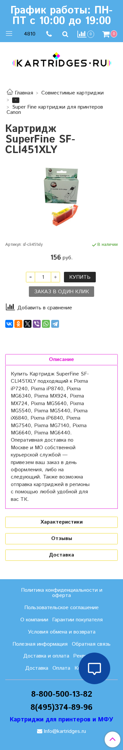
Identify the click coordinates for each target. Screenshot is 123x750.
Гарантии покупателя (77, 620)
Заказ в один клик (61, 292)
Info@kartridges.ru (65, 731)
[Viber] (37, 324)
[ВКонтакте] (9, 324)
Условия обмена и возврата (61, 632)
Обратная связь (91, 644)
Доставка (36, 668)
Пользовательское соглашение (61, 607)
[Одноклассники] (18, 324)
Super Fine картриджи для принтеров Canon (55, 109)
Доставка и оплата (46, 656)
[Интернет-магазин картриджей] (61, 59)
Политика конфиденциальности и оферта (61, 592)
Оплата (61, 668)
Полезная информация (40, 644)
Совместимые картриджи (72, 93)
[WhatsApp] (46, 324)
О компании (34, 620)
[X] (27, 324)
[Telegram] (55, 324)
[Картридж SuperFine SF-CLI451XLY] (61, 197)
